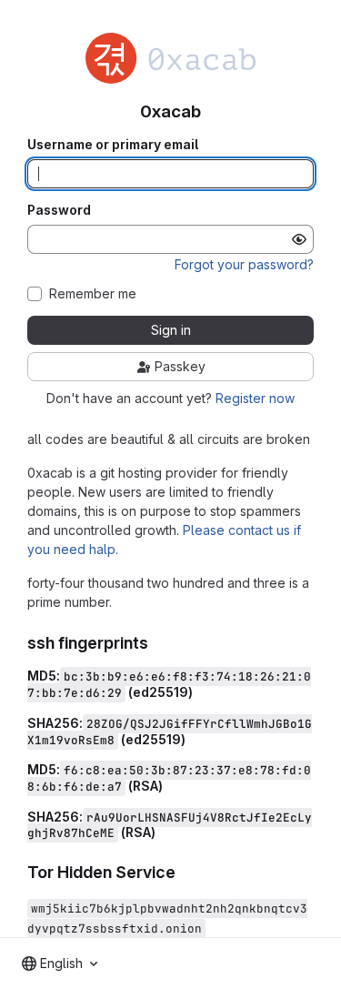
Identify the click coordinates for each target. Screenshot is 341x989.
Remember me (92, 294)
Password (59, 210)
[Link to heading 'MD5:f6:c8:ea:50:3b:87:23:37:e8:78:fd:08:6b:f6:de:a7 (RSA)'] (169, 785)
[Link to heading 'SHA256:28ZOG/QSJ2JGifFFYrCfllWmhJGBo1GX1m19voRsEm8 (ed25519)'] (192, 739)
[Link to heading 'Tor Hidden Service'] (185, 872)
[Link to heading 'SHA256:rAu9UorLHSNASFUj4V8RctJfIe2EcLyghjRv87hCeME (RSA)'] (162, 832)
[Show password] (299, 239)
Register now (255, 398)
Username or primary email (112, 144)
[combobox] (59, 963)
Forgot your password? (244, 264)
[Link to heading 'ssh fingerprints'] (157, 642)
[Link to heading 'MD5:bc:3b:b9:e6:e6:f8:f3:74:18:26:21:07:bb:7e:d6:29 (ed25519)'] (199, 692)
